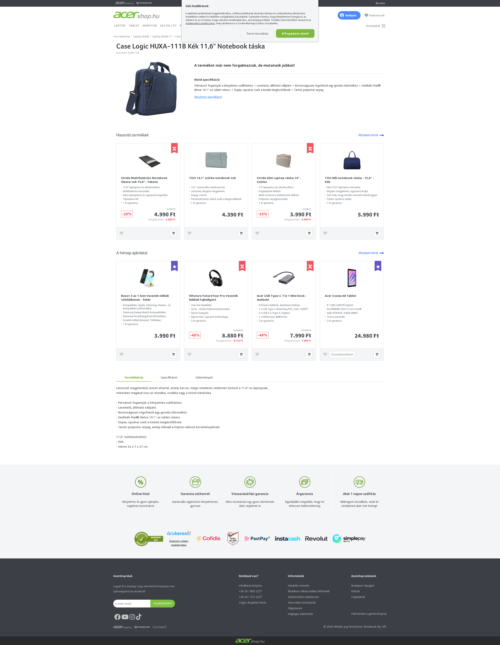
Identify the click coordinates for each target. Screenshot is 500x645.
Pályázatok (295, 608)
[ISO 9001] (230, 539)
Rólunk (355, 591)
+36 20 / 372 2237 (250, 597)
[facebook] (117, 617)
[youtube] (125, 617)
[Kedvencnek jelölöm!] (122, 233)
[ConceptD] (160, 627)
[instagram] (132, 617)
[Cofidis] (208, 539)
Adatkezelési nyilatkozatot (200, 23)
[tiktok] (138, 617)
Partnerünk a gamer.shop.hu (369, 613)
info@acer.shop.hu (250, 585)
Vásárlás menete (298, 585)
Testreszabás (257, 33)
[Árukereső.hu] (179, 535)
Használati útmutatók (302, 602)
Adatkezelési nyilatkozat (303, 597)
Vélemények (204, 377)
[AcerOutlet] (122, 627)
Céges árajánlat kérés (252, 602)
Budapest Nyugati (362, 585)
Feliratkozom (163, 603)
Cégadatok (358, 597)
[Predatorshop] (142, 627)
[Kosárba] (173, 233)
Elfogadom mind (295, 33)
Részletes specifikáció (208, 97)
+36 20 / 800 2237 (250, 591)
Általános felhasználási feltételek (309, 591)
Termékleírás (133, 377)
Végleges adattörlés (300, 614)
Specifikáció (169, 377)
